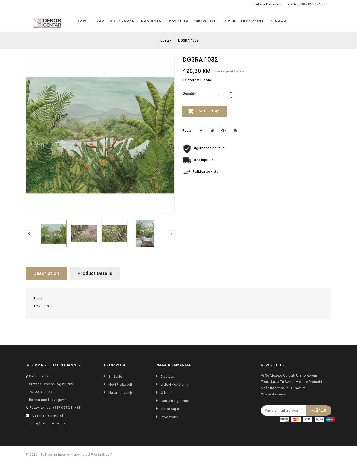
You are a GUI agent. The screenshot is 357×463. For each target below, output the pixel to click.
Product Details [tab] (95, 273)
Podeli (201, 130)
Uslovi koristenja (174, 384)
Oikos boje (205, 21)
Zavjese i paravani (116, 21)
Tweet (212, 130)
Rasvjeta (178, 21)
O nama (278, 21)
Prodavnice (169, 417)
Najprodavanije (120, 393)
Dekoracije (253, 21)
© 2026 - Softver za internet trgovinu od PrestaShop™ (69, 454)
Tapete (84, 21)
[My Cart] (326, 21)
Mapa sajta (169, 409)
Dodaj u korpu (205, 111)
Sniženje (115, 376)
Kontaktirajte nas (174, 401)
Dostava (167, 376)
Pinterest (235, 130)
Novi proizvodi (120, 384)
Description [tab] (46, 273)
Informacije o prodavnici (54, 365)
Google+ (223, 130)
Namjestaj (152, 21)
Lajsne (229, 21)
